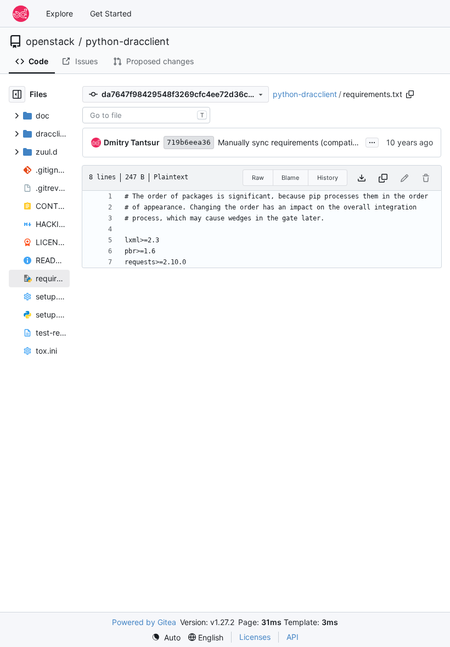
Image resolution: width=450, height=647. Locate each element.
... (372, 141)
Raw (258, 177)
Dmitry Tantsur (132, 142)
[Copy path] (410, 94)
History (327, 177)
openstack (50, 41)
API (292, 637)
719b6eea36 (189, 142)
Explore (59, 13)
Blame (290, 177)
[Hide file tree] (17, 94)
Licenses (255, 637)
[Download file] (361, 178)
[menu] (166, 637)
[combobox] (146, 115)
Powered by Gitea (144, 622)
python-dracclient (128, 41)
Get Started (111, 13)
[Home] (20, 14)
